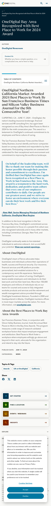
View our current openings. (27, 247)
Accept (25, 490)
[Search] (41, 3)
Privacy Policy (30, 464)
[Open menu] (46, 3)
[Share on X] (9, 379)
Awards (6, 369)
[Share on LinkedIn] (14, 379)
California (36, 369)
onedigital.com (24, 305)
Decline (25, 496)
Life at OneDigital (21, 369)
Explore (5, 432)
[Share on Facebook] (3, 379)
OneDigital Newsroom (12, 48)
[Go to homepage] (9, 3)
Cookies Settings (25, 483)
